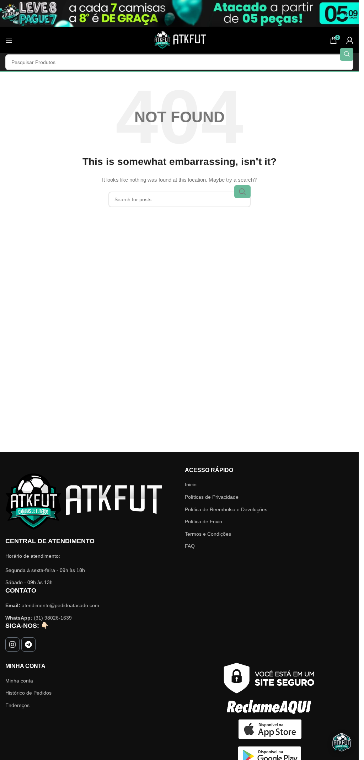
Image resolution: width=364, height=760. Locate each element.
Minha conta (19, 681)
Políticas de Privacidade (212, 497)
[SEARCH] (346, 54)
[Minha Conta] (350, 40)
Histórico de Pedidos (28, 693)
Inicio (191, 484)
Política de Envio (203, 521)
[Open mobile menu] (9, 40)
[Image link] (83, 501)
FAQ (190, 546)
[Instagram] (12, 644)
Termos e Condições (208, 534)
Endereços (17, 705)
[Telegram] (28, 644)
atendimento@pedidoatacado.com (60, 605)
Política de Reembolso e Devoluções (226, 509)
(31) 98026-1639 (53, 618)
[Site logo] (179, 39)
